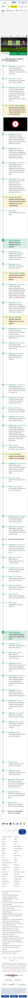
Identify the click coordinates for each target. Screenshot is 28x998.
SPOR (3, 6)
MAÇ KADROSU (23, 53)
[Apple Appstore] (9, 831)
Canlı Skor (14, 6)
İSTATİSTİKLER (14, 53)
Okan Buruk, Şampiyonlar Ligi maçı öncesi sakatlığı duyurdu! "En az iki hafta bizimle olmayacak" (12, 915)
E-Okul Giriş (17, 874)
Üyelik (14, 958)
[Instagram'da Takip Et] (14, 824)
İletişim (5, 958)
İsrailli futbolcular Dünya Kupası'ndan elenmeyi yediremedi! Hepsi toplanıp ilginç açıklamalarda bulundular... (12, 932)
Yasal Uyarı (12, 960)
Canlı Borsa (4, 865)
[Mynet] (5, 984)
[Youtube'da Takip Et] (21, 824)
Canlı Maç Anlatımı (18, 848)
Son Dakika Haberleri (7, 837)
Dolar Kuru (4, 876)
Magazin (4, 848)
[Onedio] (12, 984)
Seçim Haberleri (17, 846)
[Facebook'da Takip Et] (7, 824)
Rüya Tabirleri (5, 881)
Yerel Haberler (5, 860)
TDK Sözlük (16, 881)
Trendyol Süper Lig (8, 10)
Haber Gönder (23, 832)
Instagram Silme (18, 879)
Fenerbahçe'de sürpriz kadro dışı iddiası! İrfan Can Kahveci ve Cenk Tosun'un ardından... (12, 947)
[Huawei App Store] (15, 831)
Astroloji (16, 841)
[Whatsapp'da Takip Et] (24, 824)
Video (3, 858)
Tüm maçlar (6, 36)
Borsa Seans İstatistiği (7, 862)
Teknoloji (16, 837)
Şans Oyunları (17, 855)
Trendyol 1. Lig (21, 10)
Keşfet (3, 886)
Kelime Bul (16, 865)
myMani (16, 860)
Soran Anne (16, 867)
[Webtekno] (21, 984)
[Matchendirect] (18, 980)
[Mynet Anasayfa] (14, 2)
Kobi (15, 858)
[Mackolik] (9, 980)
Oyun (15, 862)
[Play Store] (4, 831)
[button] (4, 2)
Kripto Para (4, 872)
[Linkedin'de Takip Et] (17, 824)
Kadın (3, 846)
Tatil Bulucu (17, 869)
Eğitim (3, 853)
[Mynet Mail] (25, 2)
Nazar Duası (17, 886)
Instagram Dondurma (19, 876)
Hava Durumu (5, 883)
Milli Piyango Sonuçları (19, 872)
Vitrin (15, 844)
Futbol (21, 6)
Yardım (9, 958)
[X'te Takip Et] (11, 824)
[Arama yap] (20, 2)
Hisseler (4, 869)
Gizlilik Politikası (20, 958)
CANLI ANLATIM (5, 53)
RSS (17, 960)
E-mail (15, 853)
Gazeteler (16, 851)
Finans (3, 841)
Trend (3, 851)
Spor (3, 855)
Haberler (4, 839)
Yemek (3, 844)
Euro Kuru (4, 879)
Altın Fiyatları (5, 874)
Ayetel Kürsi (17, 883)
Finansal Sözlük (5, 867)
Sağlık (15, 839)
